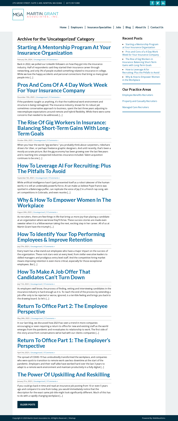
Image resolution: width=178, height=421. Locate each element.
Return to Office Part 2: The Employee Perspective (62, 309)
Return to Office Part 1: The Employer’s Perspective (63, 343)
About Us (140, 27)
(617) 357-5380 (73, 3)
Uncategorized (39, 59)
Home (63, 27)
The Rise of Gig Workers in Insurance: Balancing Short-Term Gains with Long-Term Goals (63, 128)
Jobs (118, 27)
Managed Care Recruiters (135, 107)
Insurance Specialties (99, 27)
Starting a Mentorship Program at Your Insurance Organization (64, 50)
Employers (77, 27)
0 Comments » (52, 59)
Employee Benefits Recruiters (137, 95)
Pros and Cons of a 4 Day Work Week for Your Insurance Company (62, 87)
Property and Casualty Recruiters (139, 101)
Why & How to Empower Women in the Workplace (64, 202)
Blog (128, 27)
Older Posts (27, 404)
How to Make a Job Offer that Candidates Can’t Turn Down (53, 274)
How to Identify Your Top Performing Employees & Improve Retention (61, 237)
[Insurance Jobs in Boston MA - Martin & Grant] (35, 19)
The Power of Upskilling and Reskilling (63, 374)
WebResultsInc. (159, 418)
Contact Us (156, 27)
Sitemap (72, 418)
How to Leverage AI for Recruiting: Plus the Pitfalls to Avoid (64, 168)
